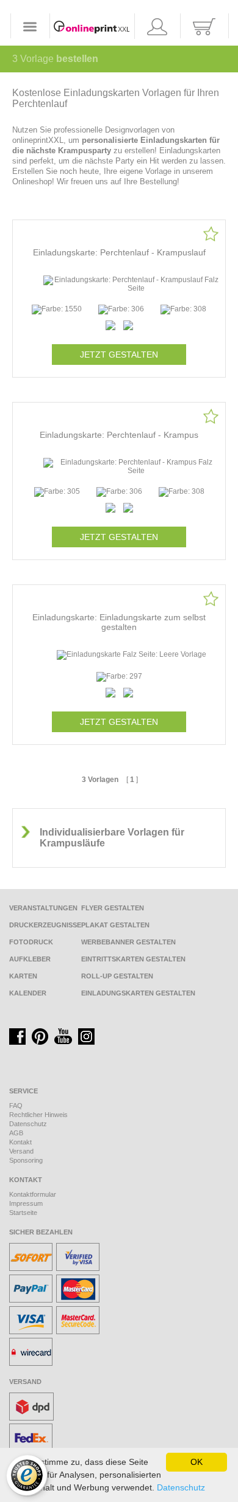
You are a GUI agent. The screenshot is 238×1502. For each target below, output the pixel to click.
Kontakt (20, 1142)
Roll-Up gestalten (117, 976)
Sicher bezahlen (41, 1232)
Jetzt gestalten (119, 354)
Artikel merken (211, 233)
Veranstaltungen (43, 908)
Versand (21, 1151)
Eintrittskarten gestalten (133, 959)
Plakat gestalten (115, 925)
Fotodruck (31, 942)
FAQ (16, 1105)
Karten (23, 976)
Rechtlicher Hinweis (38, 1114)
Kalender (27, 993)
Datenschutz (28, 1123)
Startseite (23, 1212)
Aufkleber (30, 959)
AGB (16, 1133)
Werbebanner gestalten (128, 942)
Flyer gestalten (112, 908)
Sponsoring (26, 1160)
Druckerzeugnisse (45, 925)
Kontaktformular (32, 1194)
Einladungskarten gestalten (138, 993)
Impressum (26, 1203)
